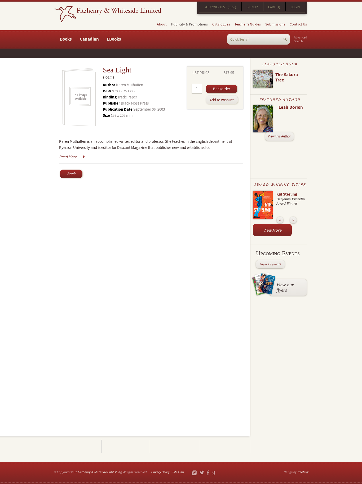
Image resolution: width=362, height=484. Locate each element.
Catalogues (221, 24)
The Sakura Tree (286, 77)
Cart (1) (274, 7)
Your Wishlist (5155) (220, 7)
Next (293, 220)
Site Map (178, 472)
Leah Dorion (291, 107)
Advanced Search (300, 39)
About (162, 24)
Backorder (221, 89)
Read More (68, 156)
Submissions (275, 24)
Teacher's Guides (248, 24)
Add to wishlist (222, 100)
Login (295, 7)
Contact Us (298, 24)
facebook (208, 473)
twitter (201, 473)
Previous (280, 220)
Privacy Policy (160, 472)
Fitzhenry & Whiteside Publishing (100, 472)
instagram (194, 473)
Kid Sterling (286, 194)
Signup (252, 7)
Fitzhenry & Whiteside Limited (108, 14)
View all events (270, 264)
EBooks (114, 39)
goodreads (214, 473)
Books (66, 39)
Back (71, 173)
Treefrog (302, 472)
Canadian (89, 39)
